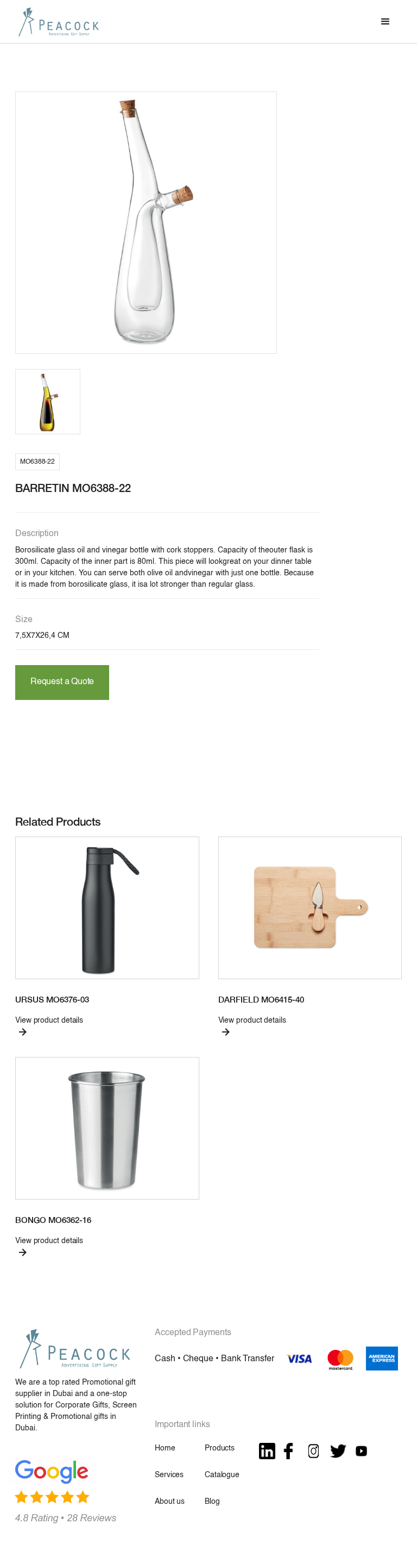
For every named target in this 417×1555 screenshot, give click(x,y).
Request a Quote (62, 682)
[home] (58, 21)
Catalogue (222, 1475)
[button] (385, 21)
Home (165, 1448)
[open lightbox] (146, 222)
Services (169, 1475)
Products (220, 1448)
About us (170, 1501)
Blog (212, 1501)
